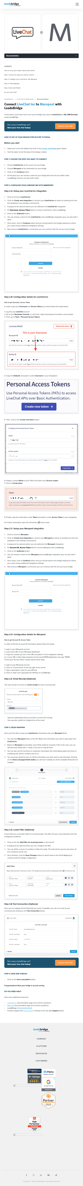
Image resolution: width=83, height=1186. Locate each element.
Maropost (10, 1005)
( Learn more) (43, 522)
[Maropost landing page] (60, 32)
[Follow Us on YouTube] (48, 1175)
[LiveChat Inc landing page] (22, 32)
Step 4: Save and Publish (12, 88)
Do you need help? (10, 92)
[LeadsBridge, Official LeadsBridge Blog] (12, 4)
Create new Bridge (49, 148)
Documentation (12, 55)
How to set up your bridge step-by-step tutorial (19, 70)
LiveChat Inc (12, 1003)
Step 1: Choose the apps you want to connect (19, 75)
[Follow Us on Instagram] (33, 1175)
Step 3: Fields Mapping (11, 83)
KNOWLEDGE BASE (24, 1008)
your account (29, 1010)
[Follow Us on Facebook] (26, 1175)
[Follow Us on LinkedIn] (41, 1175)
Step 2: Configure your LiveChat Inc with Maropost (20, 79)
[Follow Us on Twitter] (56, 1175)
